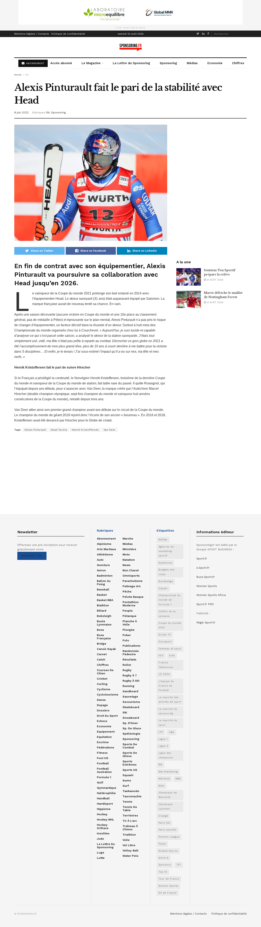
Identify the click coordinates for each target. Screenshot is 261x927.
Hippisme (104, 809)
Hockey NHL (105, 819)
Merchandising (168, 771)
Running (128, 686)
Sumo (127, 780)
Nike (161, 785)
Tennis (127, 801)
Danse (101, 699)
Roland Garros (168, 851)
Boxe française (104, 636)
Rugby (127, 670)
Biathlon (103, 605)
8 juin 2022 (21, 112)
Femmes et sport (170, 648)
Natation (129, 559)
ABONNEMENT (34, 63)
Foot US (102, 758)
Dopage (102, 705)
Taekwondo (131, 791)
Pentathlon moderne (131, 603)
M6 (160, 764)
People (128, 610)
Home (17, 74)
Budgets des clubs (167, 572)
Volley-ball (130, 850)
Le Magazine (91, 63)
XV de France (168, 893)
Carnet (102, 654)
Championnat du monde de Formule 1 (169, 600)
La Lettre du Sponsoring (131, 63)
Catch (101, 659)
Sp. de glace (132, 728)
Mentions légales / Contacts (31, 33)
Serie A (163, 858)
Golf (100, 782)
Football (103, 763)
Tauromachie (132, 796)
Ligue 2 (163, 746)
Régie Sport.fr (205, 622)
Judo (100, 838)
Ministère (129, 549)
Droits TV (165, 634)
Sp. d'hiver (130, 723)
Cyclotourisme (107, 694)
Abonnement (106, 538)
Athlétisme (105, 554)
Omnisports (131, 575)
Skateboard (131, 707)
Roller (127, 664)
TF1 (179, 864)
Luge (100, 852)
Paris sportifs (167, 829)
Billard (101, 610)
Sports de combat (130, 746)
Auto (100, 559)
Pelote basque (133, 596)
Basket (102, 594)
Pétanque (129, 616)
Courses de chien (105, 671)
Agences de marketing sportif (166, 551)
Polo (126, 640)
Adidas (163, 539)
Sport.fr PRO (205, 604)
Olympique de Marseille (168, 795)
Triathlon (129, 834)
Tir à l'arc (130, 820)
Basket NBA (105, 600)
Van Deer (110, 429)
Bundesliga (166, 581)
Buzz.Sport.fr (205, 576)
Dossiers (103, 710)
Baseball (103, 589)
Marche (128, 538)
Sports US (130, 769)
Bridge (101, 643)
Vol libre (129, 845)
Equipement (106, 731)
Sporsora (165, 864)
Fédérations (105, 747)
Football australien (104, 770)
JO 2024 (164, 674)
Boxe (100, 629)
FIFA (172, 655)
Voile (126, 839)
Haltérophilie (106, 793)
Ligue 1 (163, 739)
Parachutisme (133, 581)
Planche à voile (130, 623)
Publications (131, 645)
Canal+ (163, 588)
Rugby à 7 (130, 675)
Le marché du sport (168, 722)
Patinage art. (132, 586)
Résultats (129, 659)
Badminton (105, 575)
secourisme (131, 701)
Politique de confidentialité (68, 33)
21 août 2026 (214, 279)
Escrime (103, 742)
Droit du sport (107, 715)
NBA (178, 778)
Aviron (101, 570)
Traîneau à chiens (130, 827)
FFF (161, 655)
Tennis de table (130, 808)
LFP (161, 732)
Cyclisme (103, 689)
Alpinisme (104, 543)
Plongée (129, 629)
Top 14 (163, 872)
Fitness (102, 752)
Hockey (102, 814)
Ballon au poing (104, 582)
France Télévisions (166, 664)
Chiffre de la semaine (167, 613)
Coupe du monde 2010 (170, 625)
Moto (126, 554)
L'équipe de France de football (166, 686)
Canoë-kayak (106, 649)
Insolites (103, 833)
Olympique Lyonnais (166, 806)
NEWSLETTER (31, 555)
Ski (27, 74)
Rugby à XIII (131, 680)
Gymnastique (106, 787)
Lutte (101, 857)
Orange (163, 816)
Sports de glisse (130, 754)
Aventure (103, 565)
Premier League (169, 837)
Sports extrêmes (130, 763)
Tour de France (169, 879)
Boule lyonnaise (104, 623)
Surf (126, 785)
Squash (128, 775)
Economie (214, 63)
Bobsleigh (104, 616)
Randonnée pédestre (131, 652)
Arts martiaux (106, 549)
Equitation (104, 736)
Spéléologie (131, 733)
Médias (192, 63)
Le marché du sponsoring (168, 711)
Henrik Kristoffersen (85, 429)
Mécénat (164, 778)
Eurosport (165, 641)
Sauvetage (130, 696)
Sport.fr (201, 558)
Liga (171, 732)
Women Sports (168, 886)
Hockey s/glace (102, 826)
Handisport (105, 803)
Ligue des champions (166, 755)
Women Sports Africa (211, 595)
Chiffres (238, 63)
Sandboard (130, 691)
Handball (103, 798)
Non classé (131, 570)
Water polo (130, 855)
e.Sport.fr (202, 567)
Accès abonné (61, 63)
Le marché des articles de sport (170, 699)
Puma (162, 844)
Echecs (102, 721)
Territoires (130, 815)
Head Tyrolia (59, 429)
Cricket (102, 678)
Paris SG (164, 823)
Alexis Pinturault (35, 429)
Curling (102, 684)
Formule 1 (104, 777)
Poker (127, 635)
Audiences (165, 563)
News (126, 565)
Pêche (127, 591)
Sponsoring (168, 63)
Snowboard (131, 717)
